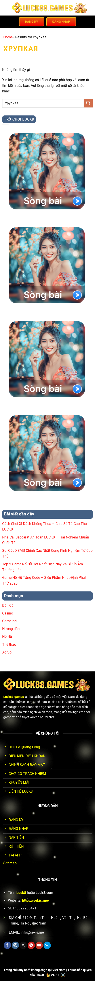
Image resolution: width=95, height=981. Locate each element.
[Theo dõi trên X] (23, 945)
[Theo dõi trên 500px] (47, 945)
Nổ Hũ (7, 636)
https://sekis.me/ (35, 900)
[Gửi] (88, 103)
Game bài (9, 621)
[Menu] (6, 7)
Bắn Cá (7, 605)
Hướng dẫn (11, 629)
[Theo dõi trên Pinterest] (31, 945)
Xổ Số (6, 652)
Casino (7, 613)
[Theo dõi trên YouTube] (39, 945)
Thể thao (9, 644)
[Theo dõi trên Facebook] (7, 945)
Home (8, 37)
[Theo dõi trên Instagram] (15, 945)
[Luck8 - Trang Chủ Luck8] (50, 7)
